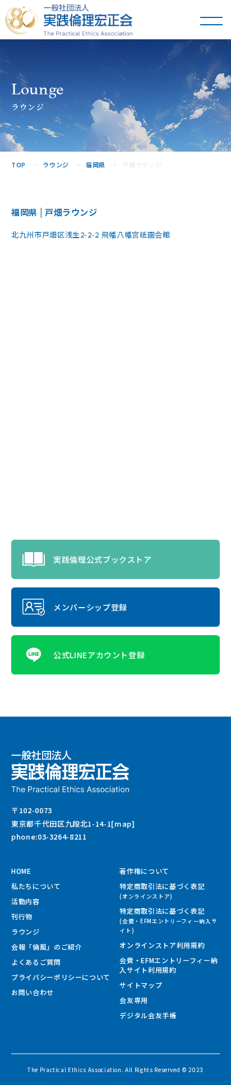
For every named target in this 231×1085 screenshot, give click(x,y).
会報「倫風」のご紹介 (46, 946)
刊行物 (22, 916)
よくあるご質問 (36, 962)
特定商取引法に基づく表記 (162, 890)
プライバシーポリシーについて (60, 977)
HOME (21, 871)
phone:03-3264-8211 (49, 836)
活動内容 (25, 901)
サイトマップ (140, 985)
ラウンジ (25, 931)
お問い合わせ (32, 992)
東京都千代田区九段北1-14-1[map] (73, 823)
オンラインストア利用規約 (162, 945)
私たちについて (36, 886)
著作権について (144, 871)
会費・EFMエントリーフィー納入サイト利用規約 (168, 964)
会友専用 (133, 1000)
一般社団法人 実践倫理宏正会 (88, 20)
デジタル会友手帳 (147, 1015)
